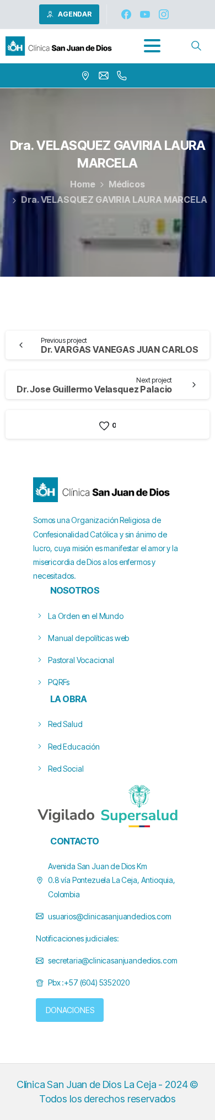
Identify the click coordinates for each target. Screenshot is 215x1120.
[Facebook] (126, 14)
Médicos (127, 184)
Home (82, 184)
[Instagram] (164, 14)
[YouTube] (145, 14)
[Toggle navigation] (152, 45)
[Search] (196, 46)
